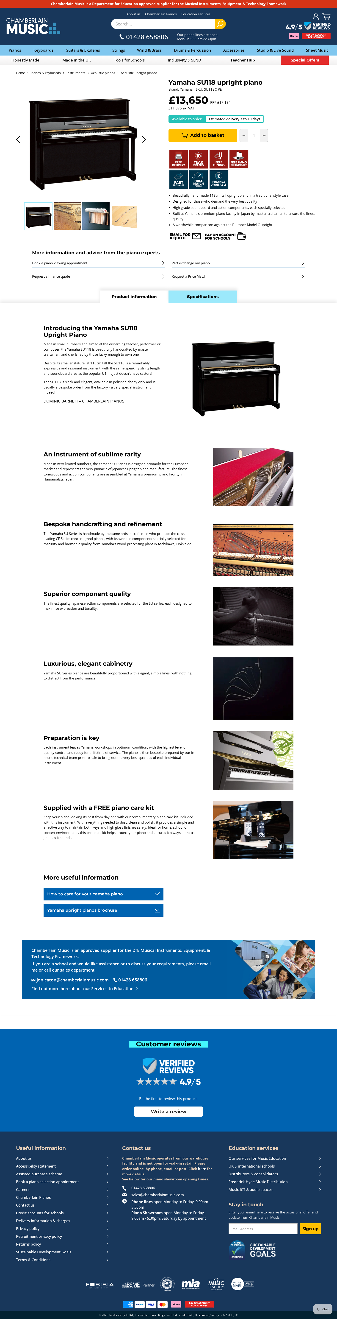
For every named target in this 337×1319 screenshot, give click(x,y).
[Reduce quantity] (244, 135)
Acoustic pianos (103, 73)
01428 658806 (143, 1187)
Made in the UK (76, 60)
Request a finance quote (51, 276)
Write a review (168, 1111)
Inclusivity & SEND (184, 60)
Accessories (234, 50)
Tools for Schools (129, 60)
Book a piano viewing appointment (59, 263)
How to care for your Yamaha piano (85, 894)
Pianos (15, 50)
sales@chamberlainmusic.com (157, 1195)
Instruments (75, 73)
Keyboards (43, 50)
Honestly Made (25, 60)
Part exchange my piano (191, 263)
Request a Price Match (189, 276)
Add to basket (207, 135)
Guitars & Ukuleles (83, 50)
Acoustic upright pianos (139, 73)
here (202, 1168)
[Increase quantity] (264, 135)
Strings (118, 50)
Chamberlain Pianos (161, 14)
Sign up (310, 1228)
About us (134, 14)
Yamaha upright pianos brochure (82, 910)
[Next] (143, 139)
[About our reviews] (308, 26)
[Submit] (220, 24)
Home (20, 73)
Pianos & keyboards (46, 73)
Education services (195, 14)
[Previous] (18, 139)
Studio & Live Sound (275, 50)
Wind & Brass (149, 50)
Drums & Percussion (192, 50)
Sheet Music (317, 50)
